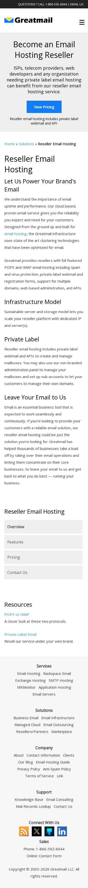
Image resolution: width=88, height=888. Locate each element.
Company (44, 747)
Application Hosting (55, 687)
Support (44, 792)
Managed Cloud (27, 724)
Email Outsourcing (58, 724)
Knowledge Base (29, 799)
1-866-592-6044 (56, 4)
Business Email (25, 717)
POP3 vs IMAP (16, 614)
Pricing (13, 557)
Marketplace (61, 731)
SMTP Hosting (61, 680)
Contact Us (17, 572)
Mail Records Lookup (33, 806)
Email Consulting (59, 799)
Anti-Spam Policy (57, 768)
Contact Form (50, 855)
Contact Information (43, 755)
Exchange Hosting (30, 680)
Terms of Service (39, 775)
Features (15, 542)
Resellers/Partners (32, 731)
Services (44, 666)
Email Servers (44, 694)
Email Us (77, 4)
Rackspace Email (57, 673)
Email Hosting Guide (53, 762)
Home (9, 143)
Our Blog (25, 762)
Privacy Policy (28, 768)
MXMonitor (26, 687)
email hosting (15, 233)
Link (60, 775)
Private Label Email (20, 634)
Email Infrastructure (58, 717)
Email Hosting (28, 673)
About (19, 755)
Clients (68, 755)
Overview (15, 526)
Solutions (26, 143)
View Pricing (44, 106)
